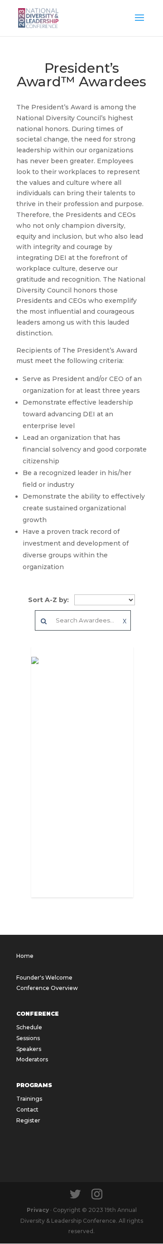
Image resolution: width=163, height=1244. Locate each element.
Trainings (29, 1098)
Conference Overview (47, 988)
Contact (27, 1109)
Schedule (29, 1027)
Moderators (32, 1059)
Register (28, 1120)
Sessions (28, 1038)
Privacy (38, 1209)
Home (25, 955)
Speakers (28, 1049)
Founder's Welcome (44, 977)
